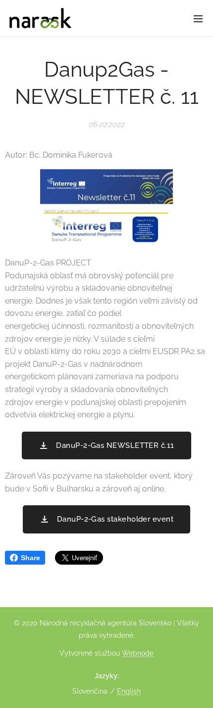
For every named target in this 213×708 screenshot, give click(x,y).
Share (30, 558)
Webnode (138, 653)
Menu (198, 18)
